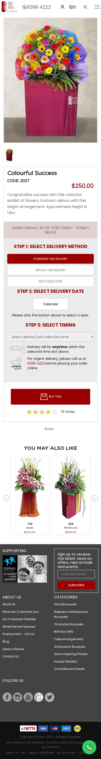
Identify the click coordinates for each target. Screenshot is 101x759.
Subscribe (76, 585)
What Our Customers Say (21, 612)
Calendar (50, 304)
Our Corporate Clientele (19, 619)
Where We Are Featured (19, 627)
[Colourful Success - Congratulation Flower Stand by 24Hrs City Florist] (9, 7)
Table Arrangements (68, 639)
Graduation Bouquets (69, 647)
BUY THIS (55, 396)
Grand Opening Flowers (71, 654)
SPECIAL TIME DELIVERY (50, 270)
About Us (9, 604)
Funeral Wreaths (65, 661)
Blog (6, 641)
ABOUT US (12, 753)
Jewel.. (30, 528)
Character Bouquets (68, 624)
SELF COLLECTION (50, 281)
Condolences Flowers (69, 669)
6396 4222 (39, 7)
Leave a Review (13, 649)
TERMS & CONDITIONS (41, 753)
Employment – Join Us (18, 634)
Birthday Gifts (64, 632)
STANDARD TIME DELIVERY (50, 259)
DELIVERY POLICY (66, 753)
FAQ (23, 753)
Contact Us (11, 656)
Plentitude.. (71, 528)
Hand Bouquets (65, 604)
